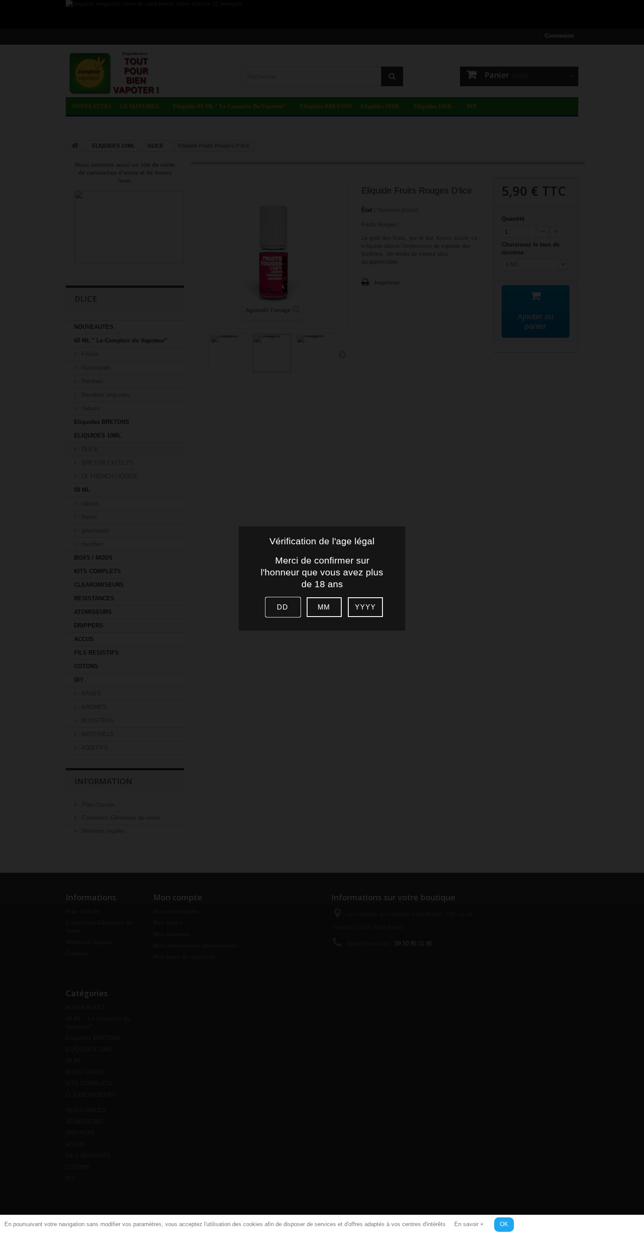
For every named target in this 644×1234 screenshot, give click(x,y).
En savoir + (469, 1224)
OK (504, 1224)
